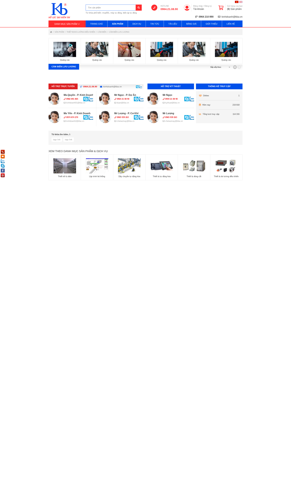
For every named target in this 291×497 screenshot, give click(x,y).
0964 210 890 (206, 16)
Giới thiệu (211, 24)
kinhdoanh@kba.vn (232, 16)
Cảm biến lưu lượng (119, 32)
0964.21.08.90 (169, 9)
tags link (56, 139)
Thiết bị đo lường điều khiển (81, 32)
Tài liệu (172, 24)
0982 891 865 (72, 99)
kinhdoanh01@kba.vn (75, 103)
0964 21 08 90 (122, 99)
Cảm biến (102, 32)
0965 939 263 (122, 117)
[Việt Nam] (236, 2)
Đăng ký (208, 6)
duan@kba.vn (122, 103)
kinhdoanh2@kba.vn (75, 121)
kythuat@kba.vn (172, 103)
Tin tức (154, 24)
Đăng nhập (198, 6)
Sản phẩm (117, 24)
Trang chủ (96, 24)
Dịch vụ (136, 24)
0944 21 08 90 (171, 99)
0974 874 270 (72, 117)
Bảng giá (191, 24)
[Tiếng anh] (240, 2)
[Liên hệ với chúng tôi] (137, 86)
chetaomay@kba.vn (125, 121)
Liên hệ (231, 24)
